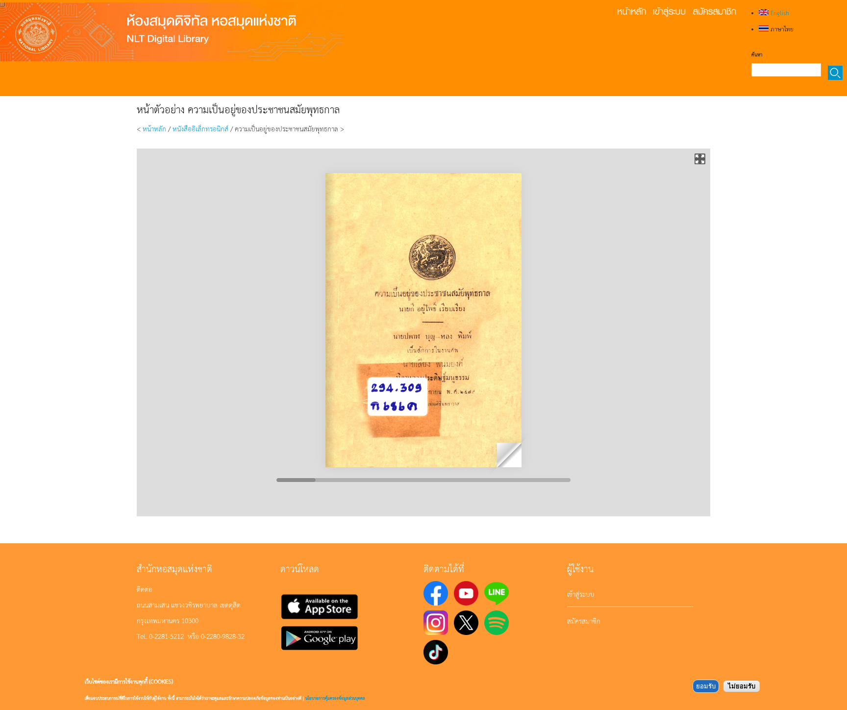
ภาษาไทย (781, 29)
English (779, 13)
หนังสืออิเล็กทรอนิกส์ (200, 128)
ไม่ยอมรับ (741, 686)
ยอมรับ (706, 686)
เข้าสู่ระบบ (581, 593)
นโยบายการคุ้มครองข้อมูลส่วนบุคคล (335, 698)
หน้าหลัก (154, 128)
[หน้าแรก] (171, 31)
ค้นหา (756, 54)
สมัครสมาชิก (583, 620)
